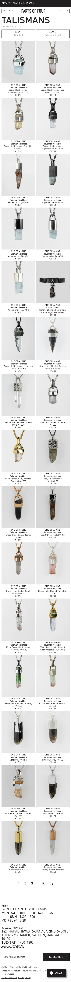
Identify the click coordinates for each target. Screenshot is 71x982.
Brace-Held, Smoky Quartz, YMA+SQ (18, 535)
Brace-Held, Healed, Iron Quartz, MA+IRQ (52, 90)
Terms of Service (9, 978)
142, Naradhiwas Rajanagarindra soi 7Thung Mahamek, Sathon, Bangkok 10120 (35, 935)
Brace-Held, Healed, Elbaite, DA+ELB (52, 703)
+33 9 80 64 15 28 (14, 920)
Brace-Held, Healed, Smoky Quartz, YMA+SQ (18, 591)
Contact (34, 967)
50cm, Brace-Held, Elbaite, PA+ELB (52, 422)
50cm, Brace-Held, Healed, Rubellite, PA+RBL (18, 647)
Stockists (21, 967)
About (5, 967)
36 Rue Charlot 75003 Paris (24, 909)
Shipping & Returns (12, 971)
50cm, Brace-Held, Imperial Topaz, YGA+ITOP (18, 478)
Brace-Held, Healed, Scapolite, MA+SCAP (18, 146)
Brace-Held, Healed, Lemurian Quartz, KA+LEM (18, 366)
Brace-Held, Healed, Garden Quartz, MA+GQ (52, 366)
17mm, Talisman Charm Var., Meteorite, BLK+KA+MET (52, 310)
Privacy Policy (24, 978)
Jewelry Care (29, 971)
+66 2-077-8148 (13, 946)
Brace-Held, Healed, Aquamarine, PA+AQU (18, 90)
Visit (12, 967)
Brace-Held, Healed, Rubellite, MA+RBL (52, 591)
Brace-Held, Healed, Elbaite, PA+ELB (18, 703)
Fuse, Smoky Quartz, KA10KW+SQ (52, 478)
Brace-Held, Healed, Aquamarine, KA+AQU (52, 146)
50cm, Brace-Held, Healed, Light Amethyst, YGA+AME (52, 647)
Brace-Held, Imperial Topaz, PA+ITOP (18, 813)
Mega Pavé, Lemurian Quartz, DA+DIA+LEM (18, 422)
